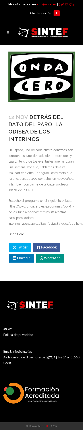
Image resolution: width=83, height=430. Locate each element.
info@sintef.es (46, 4)
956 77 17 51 (67, 4)
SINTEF (45, 426)
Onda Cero (16, 234)
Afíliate (8, 329)
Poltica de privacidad (18, 335)
